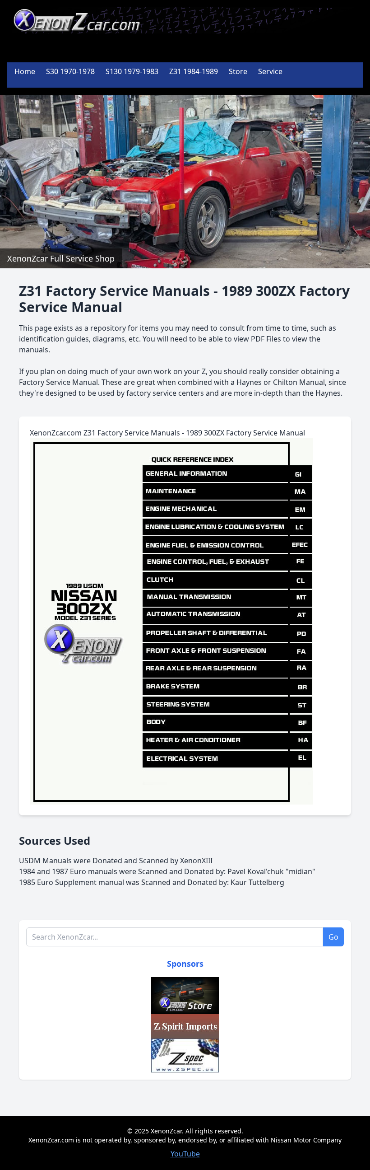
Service (270, 71)
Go (333, 937)
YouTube (185, 1154)
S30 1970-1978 (70, 71)
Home (24, 71)
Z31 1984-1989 (193, 71)
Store (238, 71)
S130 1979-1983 (132, 71)
